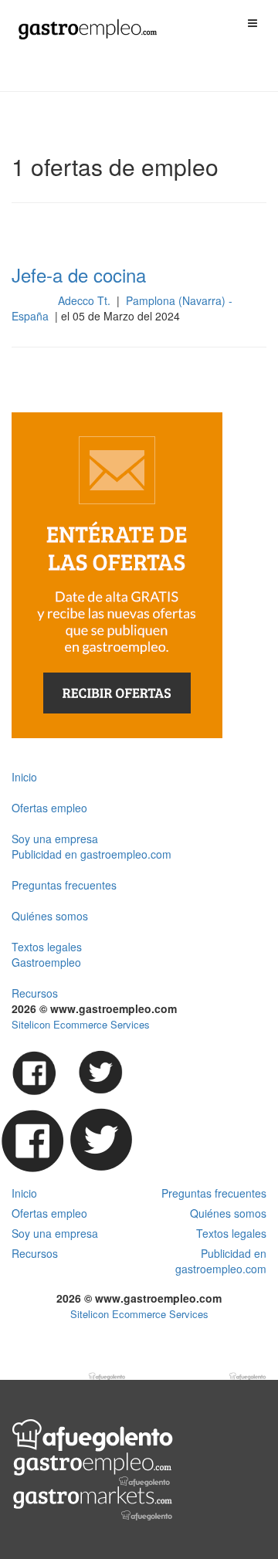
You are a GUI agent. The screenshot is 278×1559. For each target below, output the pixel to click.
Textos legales (47, 946)
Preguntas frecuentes (64, 885)
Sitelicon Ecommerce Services (81, 1024)
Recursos (35, 993)
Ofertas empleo (49, 807)
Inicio (24, 777)
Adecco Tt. (86, 300)
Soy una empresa (55, 838)
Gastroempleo (46, 962)
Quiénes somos (50, 916)
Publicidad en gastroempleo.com (91, 854)
